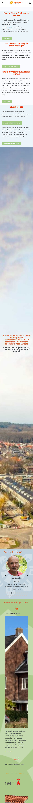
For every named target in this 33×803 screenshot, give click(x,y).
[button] (5, 593)
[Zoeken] (30, 3)
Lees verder (8, 752)
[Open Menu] (3, 2)
